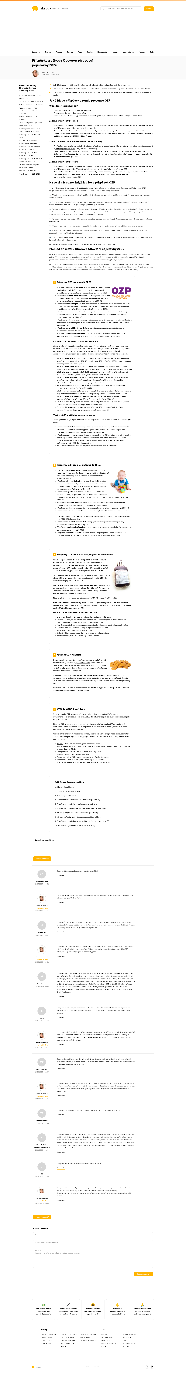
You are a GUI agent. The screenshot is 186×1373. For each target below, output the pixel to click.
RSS (124, 1340)
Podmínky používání (108, 1343)
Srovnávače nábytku (88, 1340)
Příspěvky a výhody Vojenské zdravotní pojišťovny (77, 804)
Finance (59, 52)
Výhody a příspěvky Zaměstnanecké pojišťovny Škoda (79, 817)
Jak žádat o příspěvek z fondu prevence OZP (30, 97)
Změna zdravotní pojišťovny (68, 791)
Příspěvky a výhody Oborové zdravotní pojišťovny (77, 813)
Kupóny (115, 52)
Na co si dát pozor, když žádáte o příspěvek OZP (31, 124)
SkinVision (128, 369)
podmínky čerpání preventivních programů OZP (96, 244)
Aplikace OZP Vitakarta (27, 171)
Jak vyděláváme (107, 1337)
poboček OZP (75, 177)
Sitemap (104, 1346)
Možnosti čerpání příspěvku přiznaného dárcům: (29, 166)
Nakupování (102, 52)
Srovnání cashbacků (48, 1334)
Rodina (90, 52)
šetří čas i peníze (60, 8)
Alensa (59, 746)
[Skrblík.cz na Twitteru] (152, 1367)
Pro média (127, 1337)
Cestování (36, 52)
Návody (142, 52)
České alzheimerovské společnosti (86, 410)
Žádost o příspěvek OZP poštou (31, 105)
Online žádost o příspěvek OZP (31, 101)
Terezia (60, 744)
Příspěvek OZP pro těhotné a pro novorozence (29, 148)
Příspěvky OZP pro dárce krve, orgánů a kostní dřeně (30, 160)
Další (152, 52)
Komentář (38, 1250)
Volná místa (105, 1340)
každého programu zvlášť (65, 128)
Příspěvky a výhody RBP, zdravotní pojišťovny (76, 825)
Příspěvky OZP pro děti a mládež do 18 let (28, 154)
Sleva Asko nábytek (67, 1340)
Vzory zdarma (128, 52)
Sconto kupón (46, 1340)
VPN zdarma (85, 1337)
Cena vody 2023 (47, 1337)
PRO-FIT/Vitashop (100, 737)
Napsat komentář (42, 859)
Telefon (70, 52)
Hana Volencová (47, 72)
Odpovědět (61, 875)
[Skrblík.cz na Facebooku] (147, 1367)
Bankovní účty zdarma (68, 1334)
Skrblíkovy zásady (129, 1334)
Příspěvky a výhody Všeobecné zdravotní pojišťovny (78, 800)
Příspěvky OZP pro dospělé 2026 (29, 136)
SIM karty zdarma (67, 1337)
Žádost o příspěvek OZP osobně (28, 118)
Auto (80, 52)
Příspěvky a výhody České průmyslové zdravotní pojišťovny (81, 808)
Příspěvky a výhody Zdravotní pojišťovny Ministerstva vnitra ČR (83, 821)
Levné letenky (46, 1343)
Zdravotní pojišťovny (65, 787)
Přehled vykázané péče (66, 796)
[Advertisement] (93, 32)
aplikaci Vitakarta (82, 663)
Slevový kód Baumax (88, 1334)
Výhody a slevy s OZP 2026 (29, 174)
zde (126, 354)
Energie (48, 52)
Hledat (148, 9)
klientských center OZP (74, 608)
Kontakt (126, 1346)
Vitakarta (87, 111)
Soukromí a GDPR (130, 1343)
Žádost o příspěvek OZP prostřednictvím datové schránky (28, 111)
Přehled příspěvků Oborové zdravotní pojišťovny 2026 (29, 130)
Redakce (104, 1334)
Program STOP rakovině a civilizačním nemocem (28, 142)
